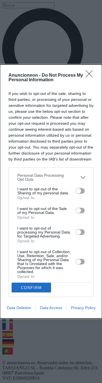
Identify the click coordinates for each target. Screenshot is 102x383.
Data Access (51, 307)
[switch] (80, 191)
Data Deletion (19, 307)
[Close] (91, 75)
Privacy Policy (83, 307)
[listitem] (51, 177)
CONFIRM (31, 288)
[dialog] (51, 191)
